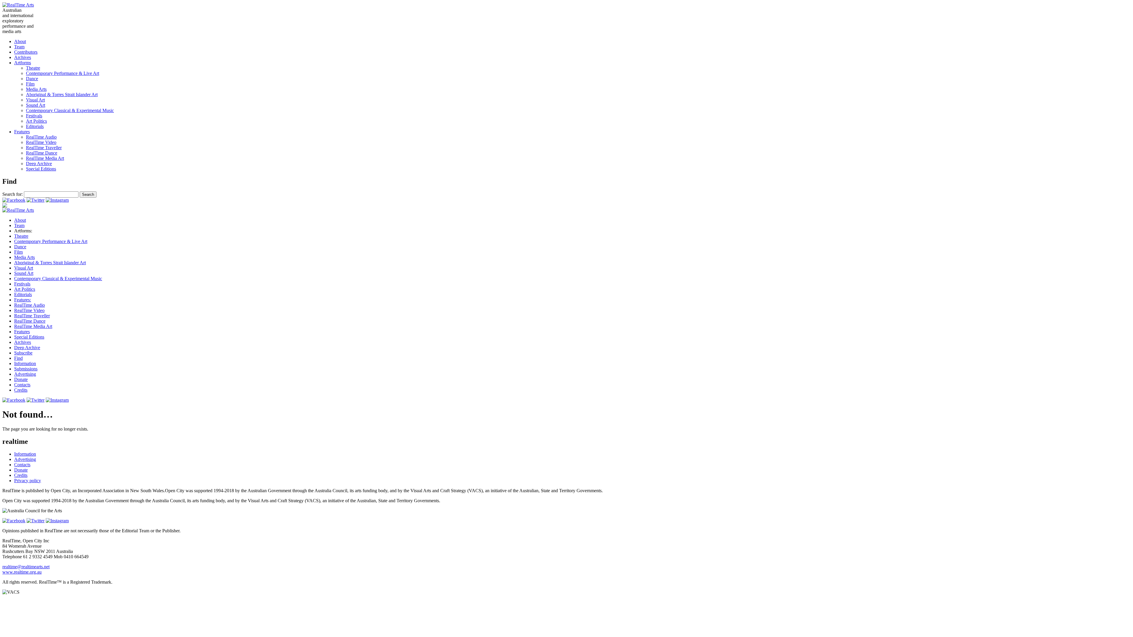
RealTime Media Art (45, 158)
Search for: (12, 194)
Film (30, 83)
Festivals (34, 115)
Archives (22, 57)
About (20, 41)
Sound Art (35, 105)
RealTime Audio (41, 136)
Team (19, 46)
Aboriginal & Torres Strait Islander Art (62, 94)
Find (18, 358)
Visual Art (35, 99)
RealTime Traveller (44, 147)
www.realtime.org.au (22, 571)
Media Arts (36, 89)
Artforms (22, 62)
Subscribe (23, 352)
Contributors (25, 52)
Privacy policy (27, 480)
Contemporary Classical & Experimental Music (70, 110)
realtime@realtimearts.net (26, 566)
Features (22, 131)
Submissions (25, 368)
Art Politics (36, 121)
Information (25, 363)
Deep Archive (39, 163)
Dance (32, 78)
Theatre (33, 67)
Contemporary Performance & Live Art (62, 73)
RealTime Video (41, 142)
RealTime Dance (41, 152)
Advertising (25, 374)
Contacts (22, 384)
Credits (20, 390)
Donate (21, 379)
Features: (22, 299)
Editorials (35, 126)
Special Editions (41, 168)
